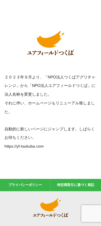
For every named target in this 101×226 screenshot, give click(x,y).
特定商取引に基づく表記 (75, 185)
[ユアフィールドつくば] (50, 56)
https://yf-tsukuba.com (24, 146)
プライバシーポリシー (25, 185)
